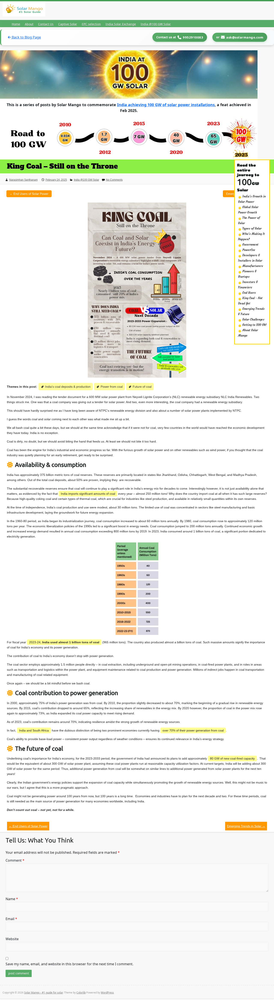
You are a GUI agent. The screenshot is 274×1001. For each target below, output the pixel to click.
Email (11, 918)
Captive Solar (67, 24)
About (29, 24)
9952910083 (193, 37)
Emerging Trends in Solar (246, 826)
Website (12, 939)
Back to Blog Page (26, 37)
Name (12, 899)
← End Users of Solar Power (29, 193)
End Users (248, 293)
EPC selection (91, 24)
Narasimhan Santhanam (23, 179)
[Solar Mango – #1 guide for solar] (24, 9)
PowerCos (248, 250)
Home (16, 24)
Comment (15, 860)
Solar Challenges (252, 319)
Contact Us (46, 24)
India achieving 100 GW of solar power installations (166, 104)
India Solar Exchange (121, 24)
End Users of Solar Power (28, 826)
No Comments (114, 179)
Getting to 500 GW (254, 325)
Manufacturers (252, 266)
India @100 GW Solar (156, 24)
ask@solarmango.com (244, 37)
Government (249, 244)
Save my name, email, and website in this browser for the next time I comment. (69, 964)
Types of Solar (251, 228)
